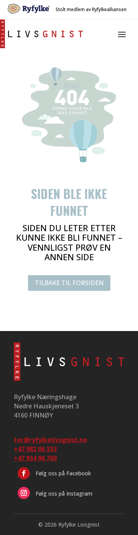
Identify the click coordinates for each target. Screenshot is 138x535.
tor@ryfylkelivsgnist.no (50, 440)
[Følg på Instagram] (24, 493)
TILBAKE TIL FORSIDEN (69, 283)
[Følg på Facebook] (24, 473)
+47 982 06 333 (35, 449)
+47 (35, 458)
